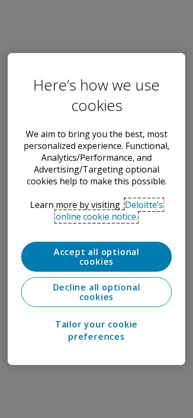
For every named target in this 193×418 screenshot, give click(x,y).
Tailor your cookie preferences (96, 330)
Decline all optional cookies (96, 292)
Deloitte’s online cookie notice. (110, 210)
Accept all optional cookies (96, 256)
